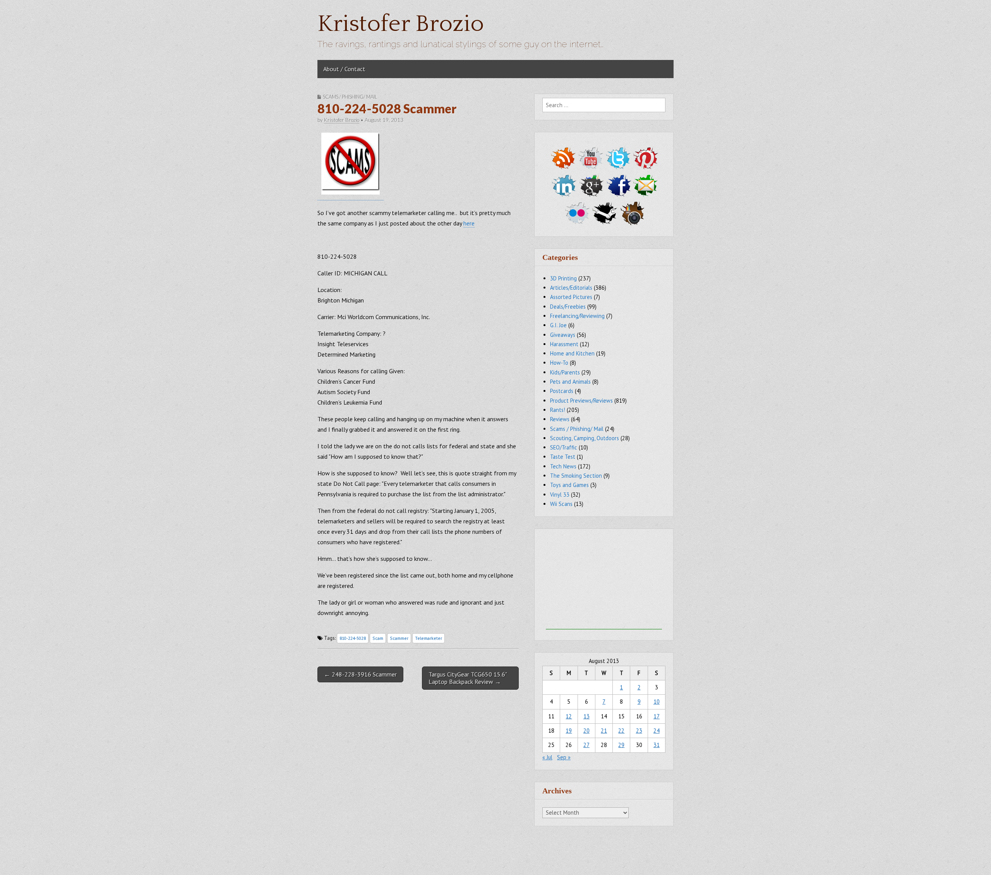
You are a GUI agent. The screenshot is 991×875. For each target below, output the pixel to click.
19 (569, 730)
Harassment (564, 344)
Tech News (563, 466)
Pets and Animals (570, 381)
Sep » (564, 757)
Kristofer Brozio (400, 24)
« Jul (547, 757)
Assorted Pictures (571, 297)
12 (569, 716)
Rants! (557, 410)
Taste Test (562, 456)
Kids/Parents (565, 372)
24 (656, 730)
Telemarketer (428, 638)
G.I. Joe (558, 325)
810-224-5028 (352, 638)
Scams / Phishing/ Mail (350, 97)
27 (586, 745)
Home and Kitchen (572, 353)
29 (621, 745)
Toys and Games (569, 485)
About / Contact (344, 69)
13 (586, 716)
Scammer (399, 638)
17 (656, 716)
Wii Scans (561, 504)
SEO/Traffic (563, 447)
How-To (559, 362)
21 (604, 730)
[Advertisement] (604, 581)
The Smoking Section (576, 475)
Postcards (561, 391)
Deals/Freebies (568, 306)
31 (656, 745)
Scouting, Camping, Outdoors (584, 438)
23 (639, 730)
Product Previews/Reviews (581, 400)
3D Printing (563, 278)
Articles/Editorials (571, 287)
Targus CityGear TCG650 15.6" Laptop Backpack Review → (468, 677)
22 (621, 730)
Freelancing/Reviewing (577, 316)
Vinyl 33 (559, 494)
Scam (377, 638)
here (469, 223)
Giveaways (562, 334)
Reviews (559, 419)
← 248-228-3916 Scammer (360, 674)
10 (656, 701)
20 (586, 730)
